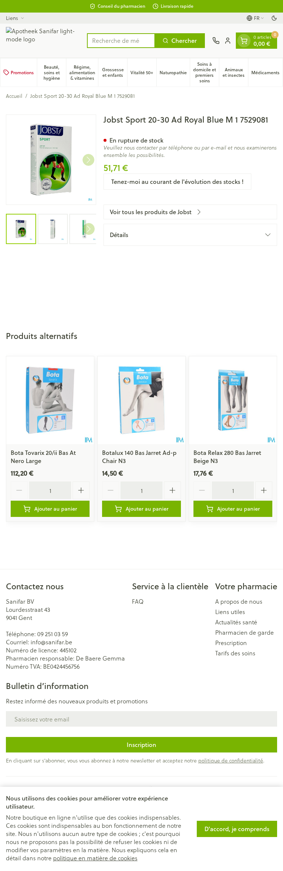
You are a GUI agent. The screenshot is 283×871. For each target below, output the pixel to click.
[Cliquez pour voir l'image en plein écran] (51, 160)
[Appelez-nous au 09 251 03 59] (216, 40)
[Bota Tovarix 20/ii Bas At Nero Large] (50, 400)
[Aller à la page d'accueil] (43, 41)
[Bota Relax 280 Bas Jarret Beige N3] (233, 400)
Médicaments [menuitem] (267, 73)
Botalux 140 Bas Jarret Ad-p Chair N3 (139, 456)
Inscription (141, 744)
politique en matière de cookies (95, 858)
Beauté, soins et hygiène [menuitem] (54, 72)
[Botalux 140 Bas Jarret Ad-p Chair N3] (141, 400)
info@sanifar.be (51, 642)
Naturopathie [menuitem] (175, 73)
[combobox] (121, 40)
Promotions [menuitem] (22, 72)
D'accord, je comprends (237, 828)
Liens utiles (230, 612)
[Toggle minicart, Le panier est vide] (244, 40)
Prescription (231, 643)
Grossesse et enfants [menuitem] (114, 72)
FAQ (138, 601)
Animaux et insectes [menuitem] (235, 72)
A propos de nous (238, 601)
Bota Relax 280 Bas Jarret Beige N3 (227, 456)
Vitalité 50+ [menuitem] (143, 73)
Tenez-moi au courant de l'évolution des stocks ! (177, 181)
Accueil (14, 96)
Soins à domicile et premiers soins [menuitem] (206, 72)
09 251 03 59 (52, 634)
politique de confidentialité (230, 760)
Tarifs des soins (235, 653)
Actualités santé (236, 622)
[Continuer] (88, 160)
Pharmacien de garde (244, 632)
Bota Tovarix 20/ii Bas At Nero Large (43, 456)
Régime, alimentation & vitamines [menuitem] (83, 72)
